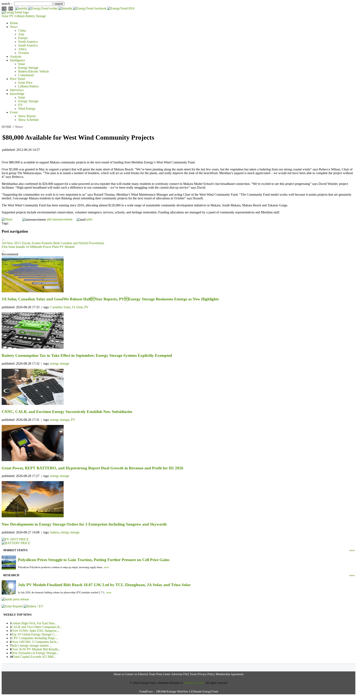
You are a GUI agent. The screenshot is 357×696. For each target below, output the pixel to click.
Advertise (176, 674)
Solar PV (8, 16)
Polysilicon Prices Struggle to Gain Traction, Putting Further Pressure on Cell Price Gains (93, 560)
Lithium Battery (24, 16)
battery (54, 532)
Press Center (163, 674)
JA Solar (77, 307)
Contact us (131, 674)
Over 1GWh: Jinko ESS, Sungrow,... (35, 630)
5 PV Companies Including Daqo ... (34, 638)
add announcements (60, 219)
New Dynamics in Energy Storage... (35, 653)
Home (14, 23)
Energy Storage (28, 67)
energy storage (59, 363)
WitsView (182, 691)
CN (4, 8)
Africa (22, 49)
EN (11, 8)
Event (14, 112)
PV (86, 307)
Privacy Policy (206, 674)
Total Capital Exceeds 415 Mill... (34, 656)
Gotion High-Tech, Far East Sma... (34, 623)
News (14, 27)
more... (107, 567)
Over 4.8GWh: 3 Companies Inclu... (35, 642)
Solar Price (25, 82)
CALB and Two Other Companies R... (36, 627)
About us (118, 674)
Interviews (17, 90)
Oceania (23, 53)
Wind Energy (27, 108)
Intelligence (17, 60)
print (89, 219)
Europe (23, 38)
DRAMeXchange (166, 691)
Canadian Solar (60, 307)
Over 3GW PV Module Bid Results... (36, 649)
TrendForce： (147, 691)
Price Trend (17, 79)
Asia (21, 34)
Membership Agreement (230, 674)
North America (28, 41)
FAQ (186, 674)
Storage (41, 16)
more (352, 550)
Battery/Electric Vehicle (33, 71)
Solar (21, 64)
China (22, 30)
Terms (193, 674)
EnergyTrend (210, 691)
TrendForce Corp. (194, 682)
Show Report (27, 116)
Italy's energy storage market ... (31, 645)
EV (20, 105)
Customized (26, 75)
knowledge (17, 93)
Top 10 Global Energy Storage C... (34, 634)
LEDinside (195, 691)
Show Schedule (28, 119)
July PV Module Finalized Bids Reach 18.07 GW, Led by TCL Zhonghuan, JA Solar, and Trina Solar (104, 585)
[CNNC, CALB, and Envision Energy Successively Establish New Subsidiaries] (178, 387)
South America (28, 45)
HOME (7, 126)
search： (7, 3)
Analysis (15, 56)
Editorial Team (146, 674)
